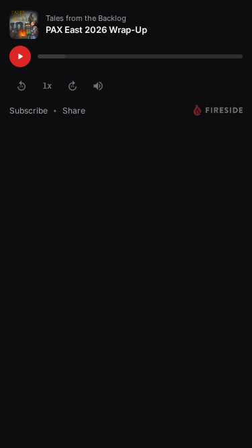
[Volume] (98, 86)
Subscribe (28, 110)
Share (73, 110)
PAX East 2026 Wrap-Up (96, 29)
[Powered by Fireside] (218, 110)
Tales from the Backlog (86, 18)
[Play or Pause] (20, 56)
